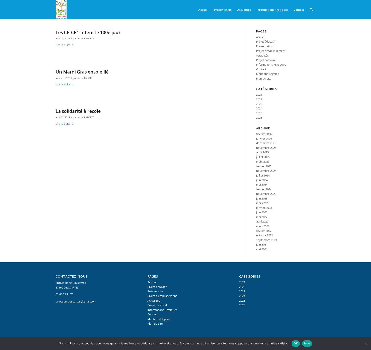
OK (296, 343)
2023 (259, 104)
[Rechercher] (311, 9)
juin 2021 (262, 244)
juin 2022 (262, 212)
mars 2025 (262, 161)
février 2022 (264, 231)
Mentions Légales (267, 74)
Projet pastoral (265, 60)
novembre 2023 (266, 194)
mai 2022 (262, 217)
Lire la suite (63, 45)
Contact (261, 69)
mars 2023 (262, 203)
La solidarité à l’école (78, 111)
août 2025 (262, 152)
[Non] (365, 343)
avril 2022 (262, 221)
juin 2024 (262, 180)
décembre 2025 (266, 143)
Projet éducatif (265, 41)
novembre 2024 (266, 171)
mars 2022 (262, 226)
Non (307, 343)
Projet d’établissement (270, 51)
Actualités (262, 55)
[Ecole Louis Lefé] (61, 9)
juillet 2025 (263, 157)
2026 (259, 118)
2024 (259, 108)
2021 (259, 95)
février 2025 (264, 166)
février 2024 (264, 189)
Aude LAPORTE (86, 38)
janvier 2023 (264, 208)
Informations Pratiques (271, 64)
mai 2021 (262, 249)
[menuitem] (203, 9)
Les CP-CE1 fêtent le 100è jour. (89, 32)
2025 (259, 113)
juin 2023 (262, 198)
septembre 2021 (266, 240)
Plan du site (263, 78)
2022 (259, 99)
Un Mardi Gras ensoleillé (82, 72)
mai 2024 (262, 184)
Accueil (260, 37)
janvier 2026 (264, 138)
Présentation (264, 46)
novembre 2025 (266, 148)
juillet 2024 (263, 175)
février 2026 (264, 134)
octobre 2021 (264, 235)
